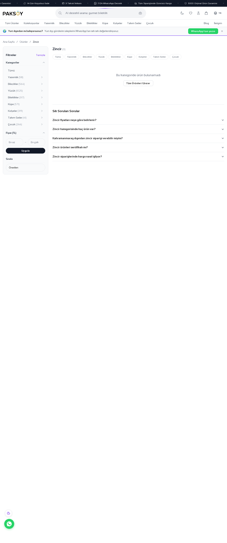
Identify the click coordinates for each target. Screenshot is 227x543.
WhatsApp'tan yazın (203, 31)
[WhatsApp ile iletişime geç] (9, 524)
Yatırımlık (49, 23)
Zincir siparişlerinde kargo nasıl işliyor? (77, 156)
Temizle (40, 55)
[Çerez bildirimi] (8, 513)
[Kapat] (222, 31)
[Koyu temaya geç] (182, 13)
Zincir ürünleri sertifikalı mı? (70, 147)
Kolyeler (117, 23)
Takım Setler (134, 23)
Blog (206, 23)
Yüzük (78, 23)
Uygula (25, 150)
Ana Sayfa (9, 41)
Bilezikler (64, 23)
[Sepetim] (206, 13)
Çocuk (150, 23)
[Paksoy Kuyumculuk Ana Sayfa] (13, 13)
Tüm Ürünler (12, 23)
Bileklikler (92, 23)
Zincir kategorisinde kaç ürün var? (74, 129)
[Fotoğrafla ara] (140, 13)
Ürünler (24, 41)
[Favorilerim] (190, 13)
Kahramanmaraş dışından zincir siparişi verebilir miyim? (87, 138)
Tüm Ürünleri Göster (138, 83)
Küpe (105, 23)
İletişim (218, 23)
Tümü (11, 70)
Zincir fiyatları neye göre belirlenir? (74, 119)
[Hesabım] (198, 13)
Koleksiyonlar (31, 23)
